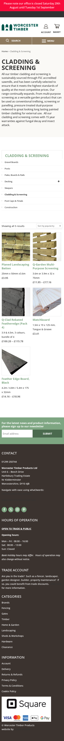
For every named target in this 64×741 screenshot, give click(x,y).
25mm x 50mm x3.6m (15, 271)
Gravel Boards (11, 162)
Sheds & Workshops (13, 635)
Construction (11, 207)
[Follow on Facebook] (4, 509)
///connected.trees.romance (17, 493)
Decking (8, 181)
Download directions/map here (19, 500)
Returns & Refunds (12, 674)
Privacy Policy (9, 680)
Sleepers (9, 188)
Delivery (6, 669)
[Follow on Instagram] (17, 509)
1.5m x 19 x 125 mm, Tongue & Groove (44, 326)
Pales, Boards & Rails (15, 174)
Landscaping (9, 630)
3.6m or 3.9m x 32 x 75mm (47, 273)
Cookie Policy (9, 691)
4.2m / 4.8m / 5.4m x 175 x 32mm (16, 388)
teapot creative (22, 729)
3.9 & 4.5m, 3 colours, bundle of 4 (16, 330)
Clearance (7, 647)
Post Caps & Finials (14, 200)
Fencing (6, 608)
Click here (55, 583)
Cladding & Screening (16, 194)
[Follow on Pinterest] (24, 509)
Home (5, 51)
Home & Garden (10, 624)
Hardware (7, 641)
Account (6, 663)
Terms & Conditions (12, 685)
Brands (6, 602)
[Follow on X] (10, 509)
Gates (5, 613)
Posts (7, 168)
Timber (6, 619)
